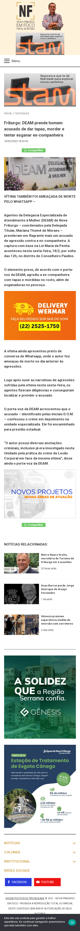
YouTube (47, 882)
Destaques (22, 113)
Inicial (8, 113)
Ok (72, 922)
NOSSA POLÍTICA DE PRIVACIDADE (25, 898)
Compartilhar (35, 150)
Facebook (19, 882)
